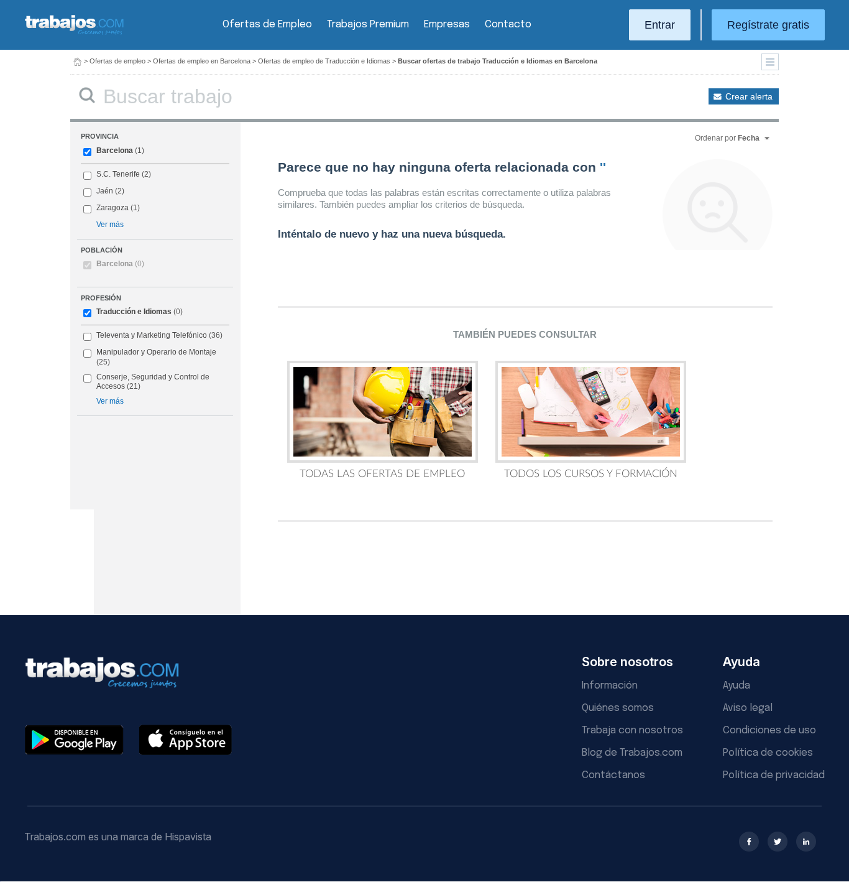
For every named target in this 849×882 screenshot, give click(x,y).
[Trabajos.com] (74, 33)
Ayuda (736, 685)
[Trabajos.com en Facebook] (749, 842)
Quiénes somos (618, 708)
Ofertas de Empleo (267, 24)
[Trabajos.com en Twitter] (777, 842)
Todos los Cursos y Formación (590, 473)
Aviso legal (748, 708)
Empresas (447, 24)
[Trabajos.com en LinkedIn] (806, 842)
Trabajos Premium (368, 24)
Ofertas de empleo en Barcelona (201, 61)
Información (610, 685)
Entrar (660, 25)
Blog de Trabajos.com (632, 753)
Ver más (110, 224)
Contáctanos (613, 775)
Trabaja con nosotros (632, 730)
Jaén (104, 191)
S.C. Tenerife (118, 174)
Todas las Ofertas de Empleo (382, 473)
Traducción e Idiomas (134, 311)
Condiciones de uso (769, 730)
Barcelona (114, 150)
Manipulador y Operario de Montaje (156, 352)
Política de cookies (768, 753)
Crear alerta (749, 96)
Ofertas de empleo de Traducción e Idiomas (324, 61)
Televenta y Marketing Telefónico (151, 335)
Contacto (508, 24)
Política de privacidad (774, 775)
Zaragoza (112, 207)
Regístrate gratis (768, 25)
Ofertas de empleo (117, 61)
